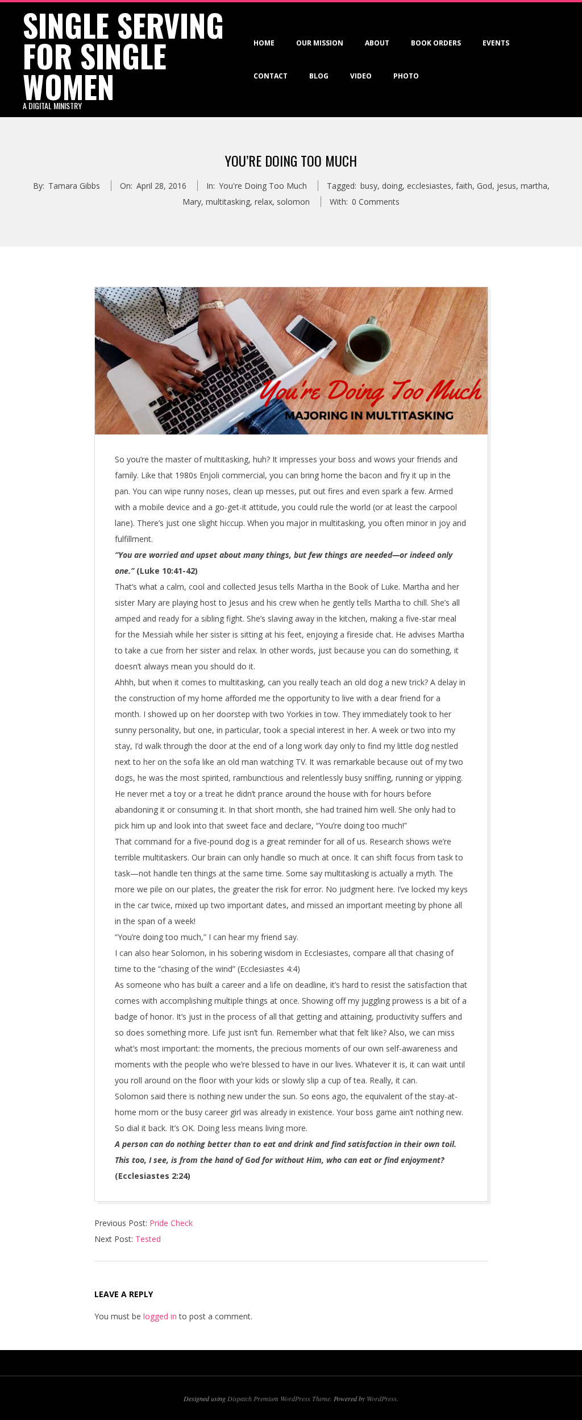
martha (534, 185)
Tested (148, 1238)
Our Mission (319, 43)
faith (464, 185)
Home (264, 43)
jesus (506, 185)
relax (263, 201)
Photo (406, 76)
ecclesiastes (429, 185)
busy (368, 185)
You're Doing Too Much (263, 185)
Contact (270, 76)
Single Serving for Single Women (123, 55)
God (484, 185)
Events (496, 43)
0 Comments (376, 201)
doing (392, 185)
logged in (160, 1316)
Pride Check (171, 1223)
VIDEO (361, 76)
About (377, 43)
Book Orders (436, 43)
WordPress (382, 1398)
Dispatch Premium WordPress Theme (278, 1398)
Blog (319, 76)
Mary (191, 201)
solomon (293, 201)
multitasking (228, 201)
